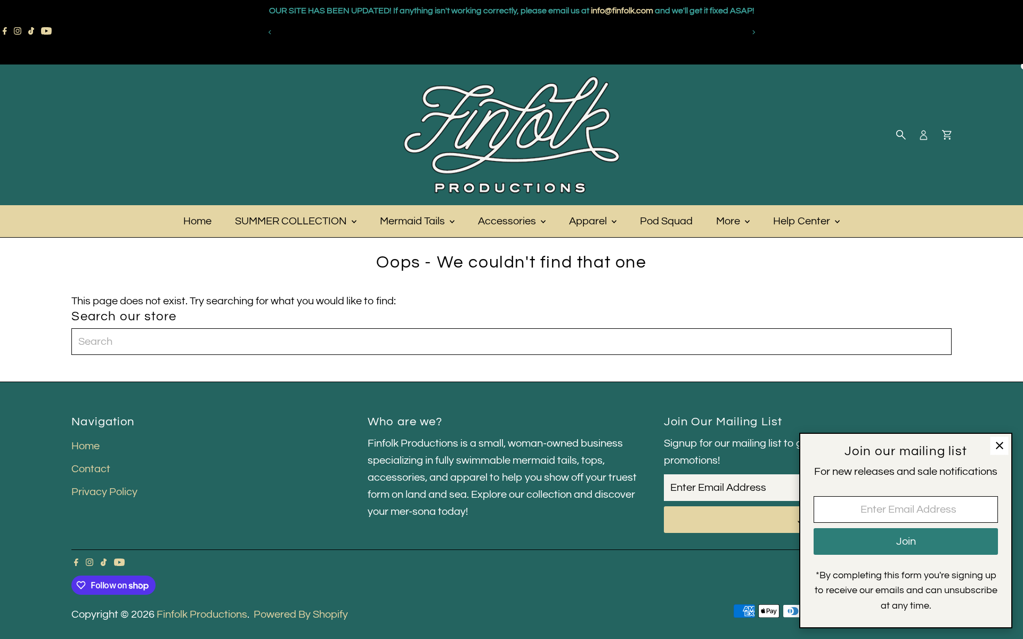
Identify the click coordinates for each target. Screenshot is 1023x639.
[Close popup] (999, 445)
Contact (90, 469)
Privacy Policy (104, 492)
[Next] (753, 32)
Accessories (508, 221)
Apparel (589, 221)
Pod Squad (666, 221)
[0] (947, 135)
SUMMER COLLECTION (292, 221)
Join (906, 541)
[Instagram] (17, 32)
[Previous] (270, 32)
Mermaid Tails (413, 221)
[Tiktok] (31, 32)
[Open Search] (901, 135)
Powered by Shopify (301, 614)
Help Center (802, 221)
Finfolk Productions (202, 614)
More (729, 221)
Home (197, 221)
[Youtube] (46, 32)
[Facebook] (5, 32)
